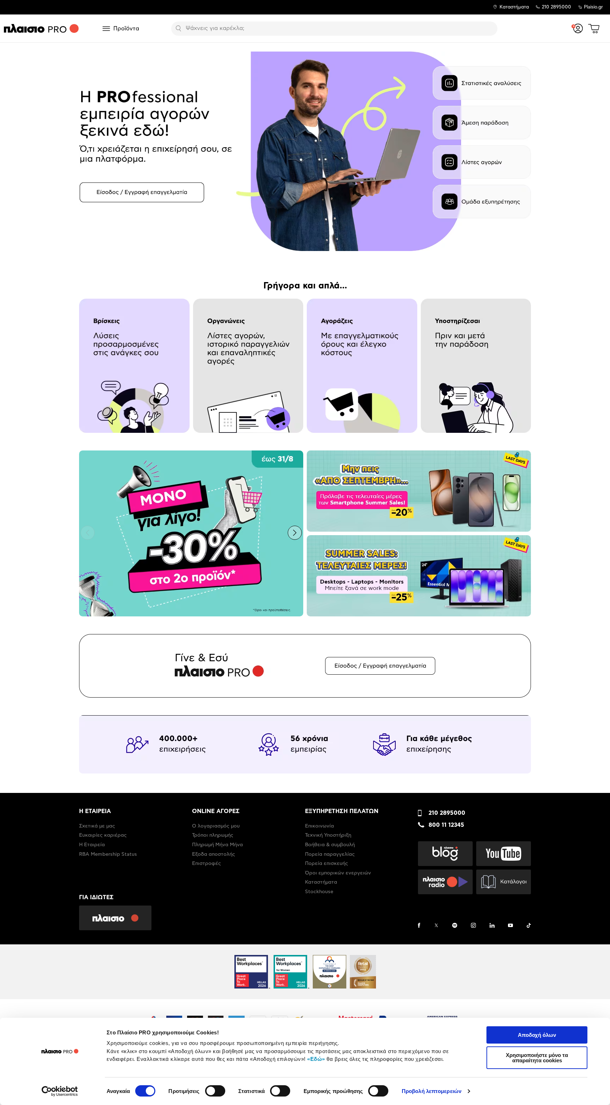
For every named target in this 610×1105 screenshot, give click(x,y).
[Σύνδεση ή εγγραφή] (578, 28)
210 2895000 (447, 813)
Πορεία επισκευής (326, 863)
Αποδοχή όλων (537, 1035)
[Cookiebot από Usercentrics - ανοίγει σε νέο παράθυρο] (60, 1091)
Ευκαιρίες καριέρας (103, 835)
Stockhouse (319, 891)
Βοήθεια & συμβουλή (330, 844)
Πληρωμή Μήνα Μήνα (217, 844)
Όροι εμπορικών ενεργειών (338, 873)
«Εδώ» (316, 1059)
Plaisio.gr (593, 7)
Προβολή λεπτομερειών (431, 1091)
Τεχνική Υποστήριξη (328, 835)
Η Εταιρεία (92, 844)
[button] (87, 150)
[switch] (215, 1091)
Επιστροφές (206, 863)
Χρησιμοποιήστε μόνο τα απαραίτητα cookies (537, 1057)
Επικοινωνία (319, 826)
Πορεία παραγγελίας (330, 854)
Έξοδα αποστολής (213, 854)
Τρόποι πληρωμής (212, 835)
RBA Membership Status (108, 854)
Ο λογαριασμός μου (216, 826)
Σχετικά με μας (97, 826)
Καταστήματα (514, 7)
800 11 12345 (446, 825)
